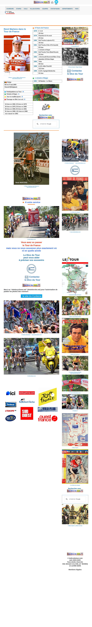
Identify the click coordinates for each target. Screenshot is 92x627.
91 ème (41, 73)
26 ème (41, 33)
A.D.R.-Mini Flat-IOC (45, 66)
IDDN (79, 566)
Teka (40, 61)
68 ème (41, 64)
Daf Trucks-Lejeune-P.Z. (47, 40)
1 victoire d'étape (44, 50)
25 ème (41, 38)
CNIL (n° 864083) (81, 564)
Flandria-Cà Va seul (45, 35)
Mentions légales (75, 570)
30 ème (41, 42)
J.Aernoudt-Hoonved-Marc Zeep (49, 57)
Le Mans (49, 81)
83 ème (41, 47)
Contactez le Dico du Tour (31, 278)
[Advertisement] (46, 20)
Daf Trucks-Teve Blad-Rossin (48, 52)
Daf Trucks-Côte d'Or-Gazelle (48, 45)
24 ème (41, 54)
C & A (41, 31)
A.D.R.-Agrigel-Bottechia (46, 71)
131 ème (41, 68)
